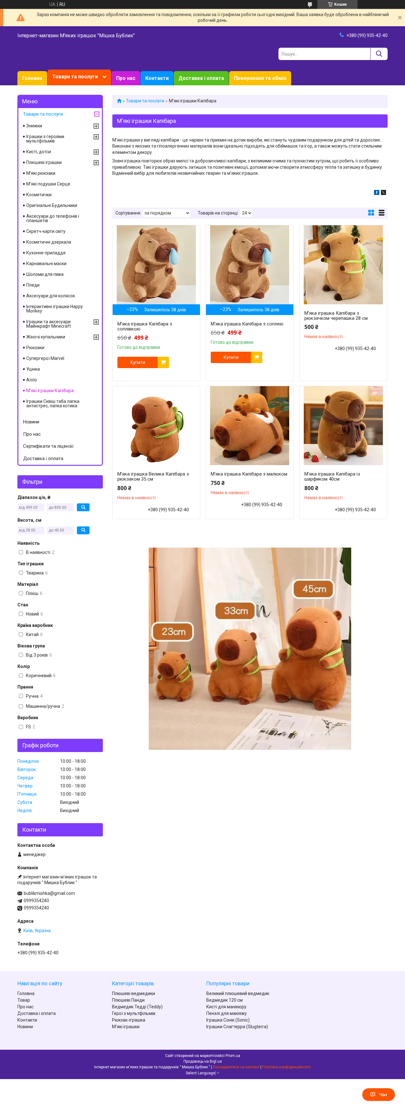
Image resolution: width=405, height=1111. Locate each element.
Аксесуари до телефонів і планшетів (52, 218)
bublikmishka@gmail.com (49, 893)
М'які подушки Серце (48, 183)
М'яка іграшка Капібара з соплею (247, 323)
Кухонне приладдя (45, 252)
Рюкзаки (35, 347)
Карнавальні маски (46, 263)
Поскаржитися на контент (236, 1067)
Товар (23, 1000)
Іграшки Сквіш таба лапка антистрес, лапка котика (52, 403)
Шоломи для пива (45, 274)
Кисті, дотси (38, 151)
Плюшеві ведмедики (133, 993)
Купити (137, 362)
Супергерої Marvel (45, 358)
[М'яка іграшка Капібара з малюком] (249, 425)
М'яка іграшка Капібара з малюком (249, 474)
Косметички (39, 194)
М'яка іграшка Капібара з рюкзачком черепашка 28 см (336, 316)
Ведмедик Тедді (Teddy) (137, 1006)
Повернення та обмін (260, 78)
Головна (32, 78)
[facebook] (376, 193)
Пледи (33, 285)
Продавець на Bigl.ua (203, 1061)
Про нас (125, 78)
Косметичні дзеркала (48, 242)
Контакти (157, 78)
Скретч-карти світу (45, 231)
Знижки (34, 125)
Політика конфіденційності (286, 1067)
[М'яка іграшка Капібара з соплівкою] (156, 264)
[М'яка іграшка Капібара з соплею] (249, 264)
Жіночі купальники (45, 336)
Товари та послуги (75, 77)
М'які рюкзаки (40, 173)
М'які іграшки (126, 1026)
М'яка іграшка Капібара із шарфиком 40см (332, 476)
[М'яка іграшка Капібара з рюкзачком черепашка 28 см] (343, 264)
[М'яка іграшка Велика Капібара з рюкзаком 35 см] (156, 425)
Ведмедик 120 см (224, 1000)
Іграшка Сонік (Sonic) (228, 1020)
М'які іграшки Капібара (50, 390)
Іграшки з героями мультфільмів (45, 138)
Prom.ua (233, 1055)
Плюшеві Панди (128, 1000)
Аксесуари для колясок (50, 295)
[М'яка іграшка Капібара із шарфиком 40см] (343, 425)
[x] (383, 193)
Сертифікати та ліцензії (48, 446)
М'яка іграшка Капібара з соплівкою (144, 326)
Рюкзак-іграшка (128, 1020)
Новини (31, 422)
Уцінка (33, 369)
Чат (383, 1094)
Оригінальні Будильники (51, 205)
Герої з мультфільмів (133, 1013)
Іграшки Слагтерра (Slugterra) (237, 1026)
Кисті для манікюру (226, 1006)
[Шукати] (379, 54)
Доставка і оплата (201, 78)
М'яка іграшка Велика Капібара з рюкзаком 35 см (153, 476)
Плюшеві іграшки (44, 162)
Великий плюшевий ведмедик (237, 993)
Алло (31, 379)
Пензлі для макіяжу (226, 1013)
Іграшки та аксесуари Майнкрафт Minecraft (48, 324)
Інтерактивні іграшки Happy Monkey (54, 308)
